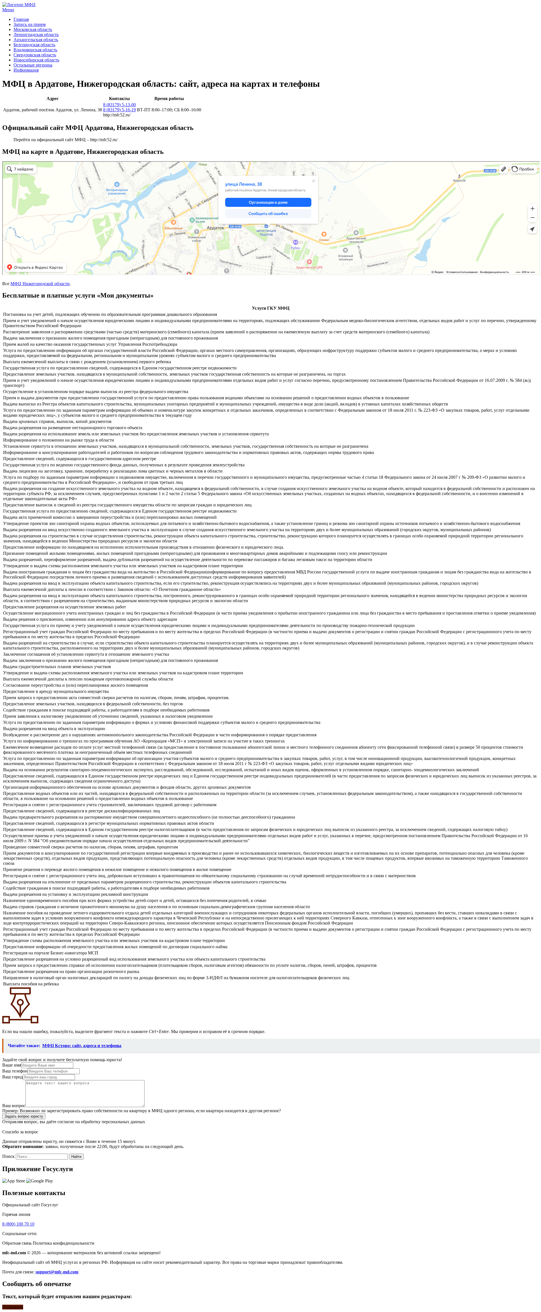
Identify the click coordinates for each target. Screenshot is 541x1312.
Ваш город (12, 1076)
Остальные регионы (33, 65)
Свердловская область (35, 54)
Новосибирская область (36, 59)
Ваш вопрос (13, 1105)
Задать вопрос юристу (24, 1116)
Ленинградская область (36, 34)
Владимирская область (35, 49)
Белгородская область (34, 44)
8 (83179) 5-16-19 (119, 109)
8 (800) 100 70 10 (18, 1224)
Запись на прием (30, 24)
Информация (26, 70)
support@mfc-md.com (57, 1271)
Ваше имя (11, 1065)
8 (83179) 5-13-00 (119, 104)
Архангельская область (36, 39)
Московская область (33, 29)
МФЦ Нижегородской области (40, 283)
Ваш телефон (15, 1071)
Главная (21, 19)
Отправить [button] (12, 1307)
